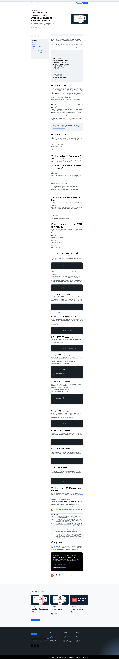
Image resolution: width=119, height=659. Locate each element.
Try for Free (77, 641)
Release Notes (52, 641)
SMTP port (58, 547)
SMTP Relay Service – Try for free (59, 567)
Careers (77, 633)
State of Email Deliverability (67, 641)
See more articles (36, 619)
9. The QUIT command (58, 74)
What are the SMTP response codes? (37, 54)
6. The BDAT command (58, 70)
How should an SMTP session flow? (37, 50)
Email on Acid (78, 637)
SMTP (71, 99)
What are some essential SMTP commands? (39, 52)
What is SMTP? (34, 42)
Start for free (79, 2)
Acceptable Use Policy (71, 657)
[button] (70, 0)
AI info (77, 635)
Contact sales (85, 2)
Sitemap (64, 644)
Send (51, 632)
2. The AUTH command (58, 66)
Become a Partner (65, 640)
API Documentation (66, 636)
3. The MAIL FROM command (59, 67)
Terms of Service (78, 657)
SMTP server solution (55, 546)
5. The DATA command (58, 69)
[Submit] (48, 638)
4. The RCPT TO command (58, 68)
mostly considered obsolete (65, 271)
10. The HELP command (58, 75)
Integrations (65, 633)
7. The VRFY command (58, 72)
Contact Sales (78, 640)
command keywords (63, 312)
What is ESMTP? (34, 44)
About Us (77, 632)
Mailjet (77, 636)
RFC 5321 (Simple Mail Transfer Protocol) (61, 509)
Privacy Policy (84, 657)
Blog (63, 642)
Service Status (65, 637)
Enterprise (51, 637)
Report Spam (54, 657)
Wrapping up (34, 56)
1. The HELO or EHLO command (59, 65)
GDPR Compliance (64, 657)
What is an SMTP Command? (36, 46)
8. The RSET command (58, 73)
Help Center (65, 635)
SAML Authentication (53, 640)
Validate (51, 635)
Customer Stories (65, 632)
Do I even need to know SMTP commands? (38, 48)
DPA (87, 657)
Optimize (51, 633)
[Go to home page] (33, 2)
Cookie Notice (59, 657)
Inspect (51, 636)
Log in (75, 2)
